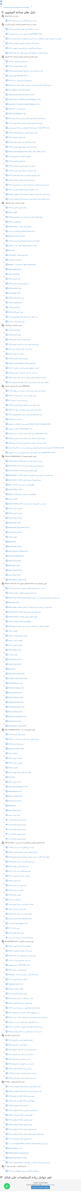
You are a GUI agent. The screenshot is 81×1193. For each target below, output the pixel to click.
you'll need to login (48, 1185)
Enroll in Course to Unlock (40, 1187)
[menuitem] (1, 5)
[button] (1, 2)
